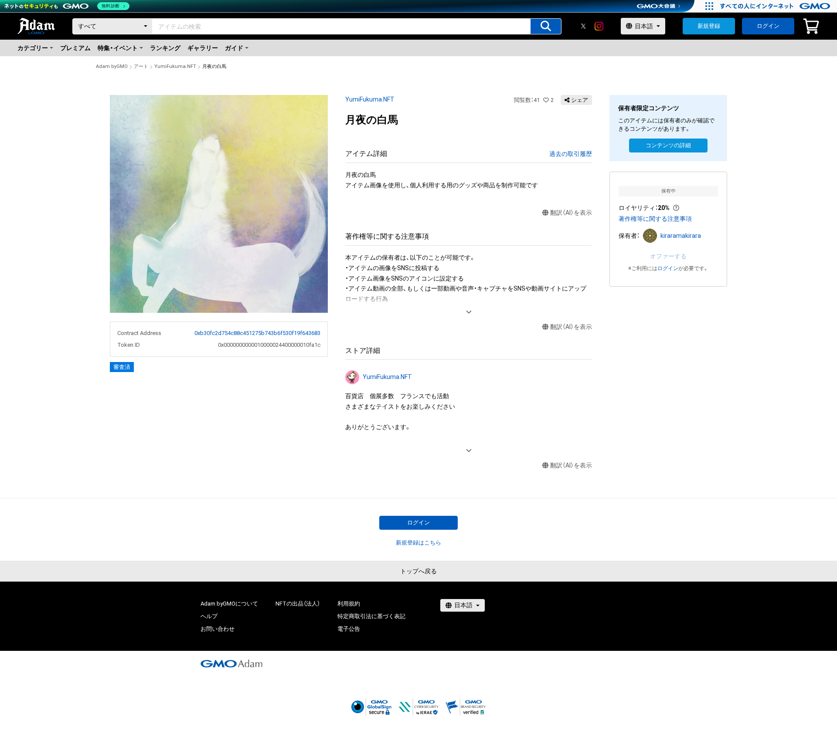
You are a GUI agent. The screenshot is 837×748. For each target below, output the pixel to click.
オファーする (668, 256)
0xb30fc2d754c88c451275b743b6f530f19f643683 (257, 333)
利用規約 (348, 603)
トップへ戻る (418, 571)
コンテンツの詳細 (668, 145)
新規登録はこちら (418, 542)
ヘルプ (209, 616)
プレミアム (75, 47)
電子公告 (348, 629)
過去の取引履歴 (570, 153)
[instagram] (599, 26)
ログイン (768, 26)
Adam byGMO (112, 66)
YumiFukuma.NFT (175, 66)
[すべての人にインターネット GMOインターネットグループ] (776, 6)
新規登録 (709, 26)
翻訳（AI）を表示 (571, 212)
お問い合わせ (218, 629)
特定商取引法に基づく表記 (371, 616)
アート (141, 66)
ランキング (165, 48)
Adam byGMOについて (229, 603)
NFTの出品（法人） (298, 603)
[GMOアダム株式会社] (231, 663)
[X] (583, 26)
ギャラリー (202, 48)
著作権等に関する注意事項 (655, 218)
